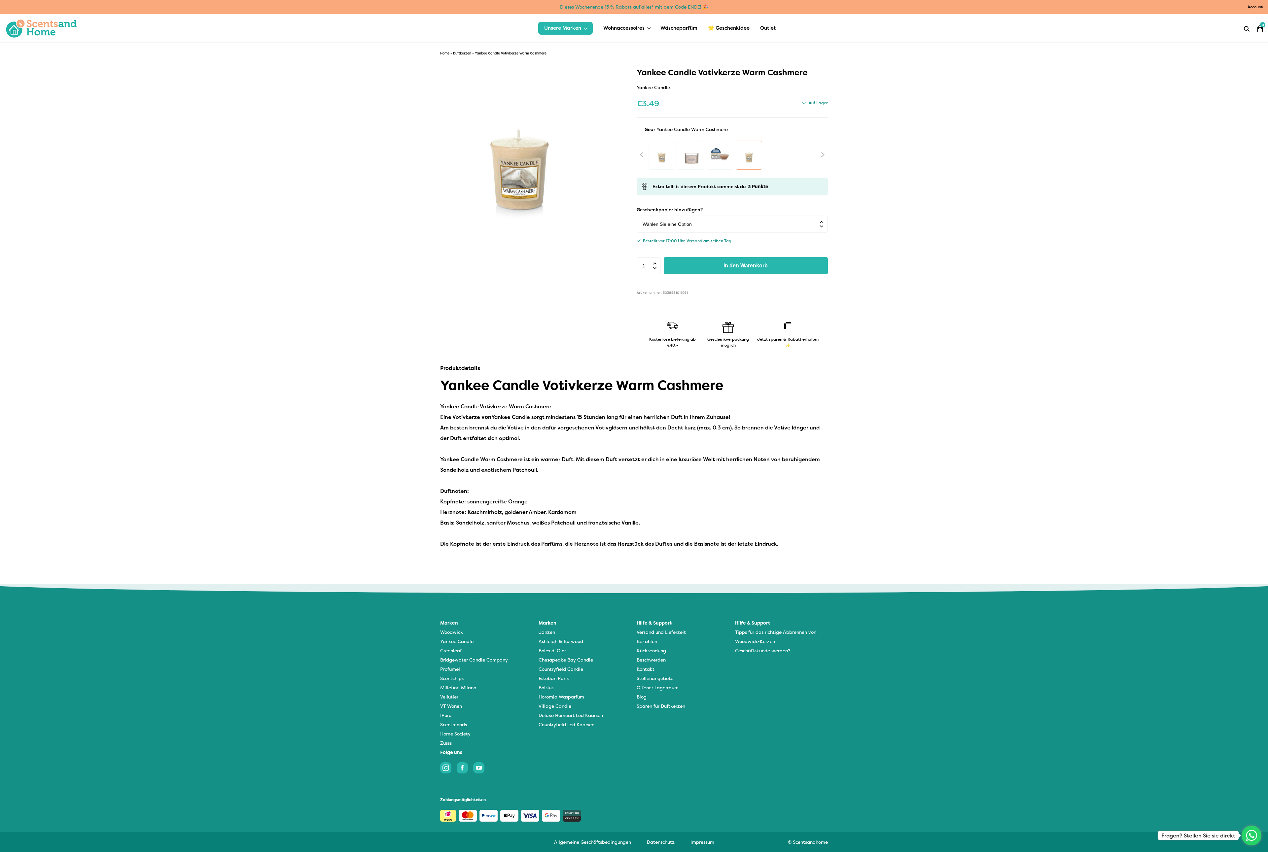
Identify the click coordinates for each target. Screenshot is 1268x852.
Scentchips (452, 678)
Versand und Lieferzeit (661, 632)
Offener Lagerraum (658, 687)
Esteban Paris (554, 678)
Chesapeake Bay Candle (566, 660)
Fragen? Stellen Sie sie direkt (1198, 835)
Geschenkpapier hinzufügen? (670, 209)
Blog (642, 697)
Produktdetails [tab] (460, 368)
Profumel (450, 669)
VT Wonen (451, 706)
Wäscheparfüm (678, 27)
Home (444, 53)
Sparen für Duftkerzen (661, 706)
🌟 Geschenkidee (729, 27)
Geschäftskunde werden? (762, 650)
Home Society (455, 734)
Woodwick (451, 632)
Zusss (446, 743)
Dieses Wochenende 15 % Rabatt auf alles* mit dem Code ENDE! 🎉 (634, 7)
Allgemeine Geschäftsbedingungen (592, 842)
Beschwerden (651, 660)
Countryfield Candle (561, 669)
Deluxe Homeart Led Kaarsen (571, 715)
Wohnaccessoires (624, 27)
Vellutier (449, 697)
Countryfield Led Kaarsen (566, 724)
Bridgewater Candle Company (474, 660)
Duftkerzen (462, 53)
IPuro (445, 715)
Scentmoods (453, 724)
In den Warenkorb (745, 265)
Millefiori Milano (458, 687)
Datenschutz (661, 842)
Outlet (768, 27)
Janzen (547, 632)
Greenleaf (451, 650)
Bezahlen (647, 641)
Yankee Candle (457, 641)
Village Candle (555, 706)
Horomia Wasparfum (561, 697)
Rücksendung (651, 650)
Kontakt (645, 669)
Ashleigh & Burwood (561, 641)
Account (1255, 7)
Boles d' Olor (552, 650)
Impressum (702, 842)
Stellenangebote (655, 678)
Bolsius (546, 687)
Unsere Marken (562, 27)
